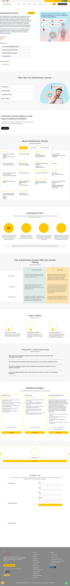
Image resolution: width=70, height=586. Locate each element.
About (24, 4)
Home (19, 4)
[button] (1, 39)
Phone (39, 492)
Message (40, 497)
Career (35, 4)
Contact (40, 4)
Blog (45, 4)
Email (39, 487)
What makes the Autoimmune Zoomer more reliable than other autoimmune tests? (33, 361)
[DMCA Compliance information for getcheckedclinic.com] (7, 572)
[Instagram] (66, 1)
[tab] (23, 147)
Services (29, 4)
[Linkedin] (64, 1)
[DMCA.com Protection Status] (7, 575)
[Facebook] (62, 1)
